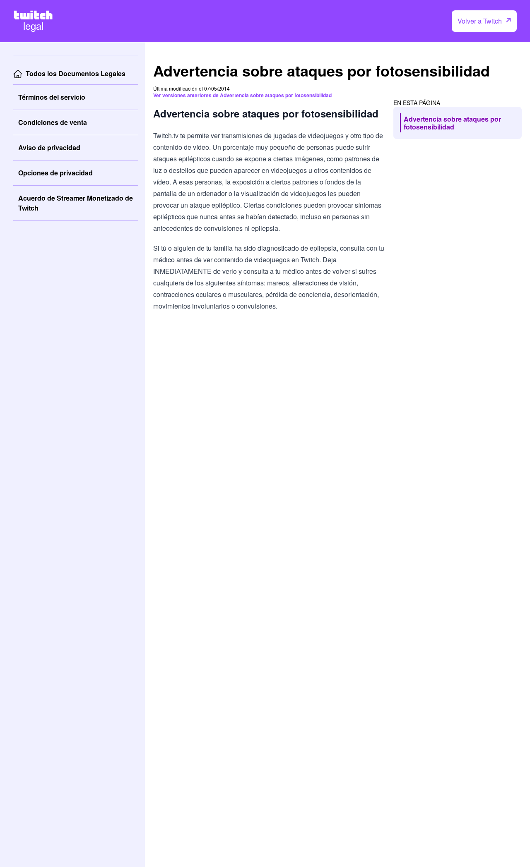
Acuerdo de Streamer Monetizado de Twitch (75, 203)
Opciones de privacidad (55, 172)
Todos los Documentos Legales (75, 73)
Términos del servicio (51, 97)
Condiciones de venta (52, 122)
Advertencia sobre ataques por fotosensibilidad (452, 123)
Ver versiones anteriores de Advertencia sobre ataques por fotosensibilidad (242, 95)
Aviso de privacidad (49, 147)
